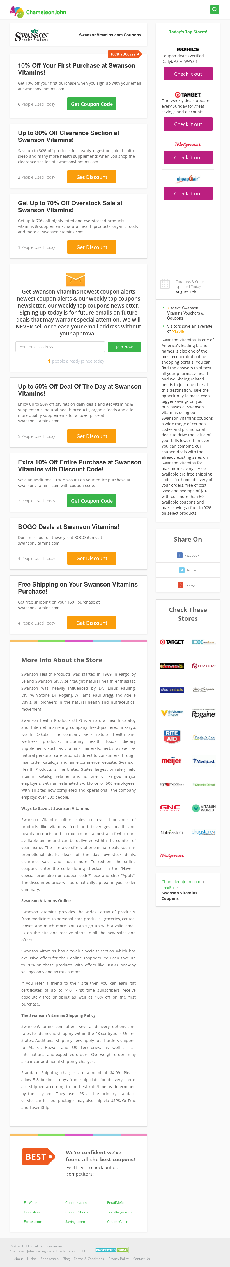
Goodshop (32, 1212)
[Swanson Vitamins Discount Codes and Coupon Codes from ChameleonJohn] (38, 12)
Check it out (188, 73)
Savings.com (75, 1221)
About (18, 1259)
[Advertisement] (188, 236)
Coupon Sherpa (77, 1212)
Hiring (31, 1259)
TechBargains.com (121, 1212)
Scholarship (50, 1259)
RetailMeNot (117, 1202)
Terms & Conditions (89, 1259)
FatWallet (31, 1202)
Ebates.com (33, 1221)
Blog (66, 1259)
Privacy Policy (118, 1259)
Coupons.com (76, 1202)
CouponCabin (117, 1221)
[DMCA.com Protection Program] (112, 1249)
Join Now (124, 346)
